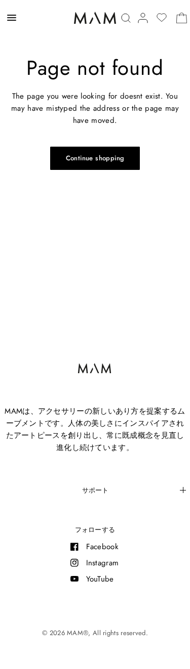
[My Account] (142, 18)
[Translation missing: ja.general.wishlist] (162, 17)
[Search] (126, 18)
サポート (95, 490)
